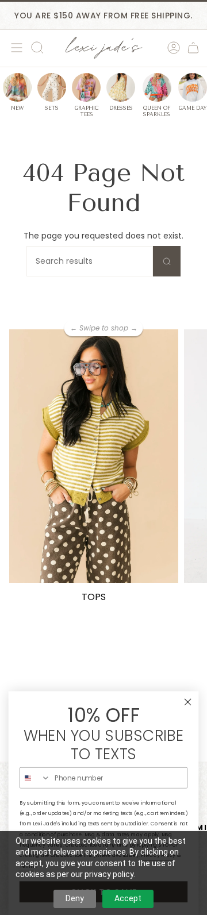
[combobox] (35, 778)
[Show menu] (14, 47)
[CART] (193, 47)
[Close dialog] (188, 701)
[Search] (167, 261)
